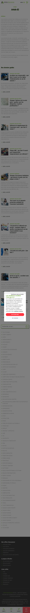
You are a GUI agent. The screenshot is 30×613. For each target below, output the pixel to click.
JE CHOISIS (15, 318)
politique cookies (18, 311)
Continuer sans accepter (14, 295)
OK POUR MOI (15, 314)
